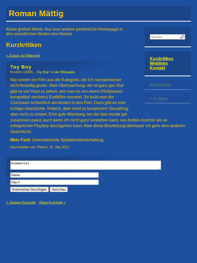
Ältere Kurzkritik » (52, 202)
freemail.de (160, 84)
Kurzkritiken (161, 59)
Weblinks (159, 63)
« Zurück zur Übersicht (23, 56)
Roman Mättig (36, 13)
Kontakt (157, 68)
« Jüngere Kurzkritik (21, 202)
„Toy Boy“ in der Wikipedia (55, 72)
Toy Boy (21, 67)
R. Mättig (160, 98)
